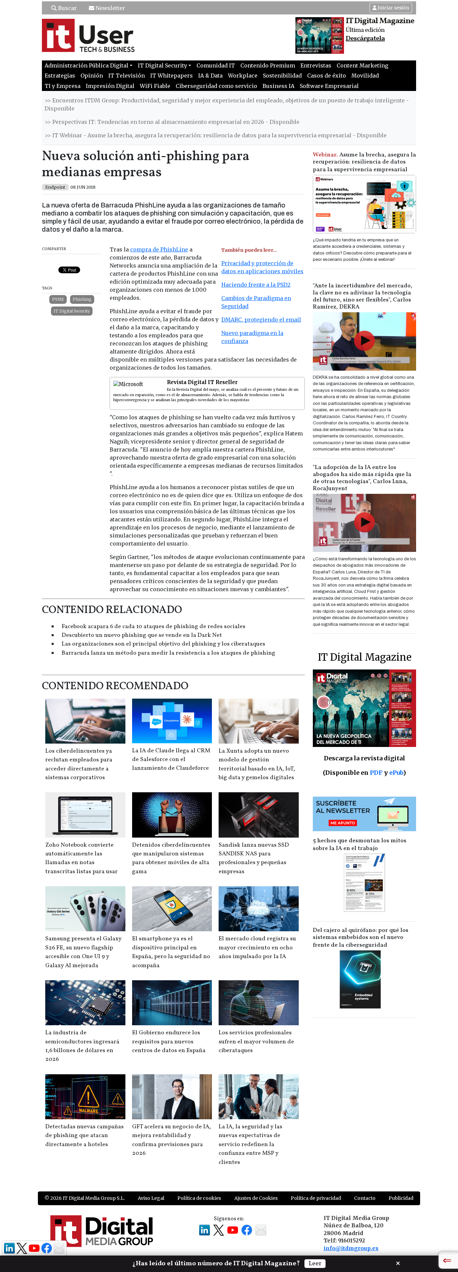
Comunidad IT (215, 65)
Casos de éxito (326, 75)
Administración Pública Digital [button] (86, 65)
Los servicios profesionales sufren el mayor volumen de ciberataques (256, 1042)
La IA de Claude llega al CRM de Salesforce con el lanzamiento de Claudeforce (171, 760)
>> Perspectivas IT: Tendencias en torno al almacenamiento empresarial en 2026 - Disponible (172, 122)
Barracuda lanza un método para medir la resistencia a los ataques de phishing (168, 653)
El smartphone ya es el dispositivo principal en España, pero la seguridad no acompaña (171, 952)
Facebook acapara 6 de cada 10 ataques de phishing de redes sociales (153, 626)
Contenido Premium (267, 65)
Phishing (82, 299)
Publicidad (401, 1198)
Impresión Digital (110, 86)
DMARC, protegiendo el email (261, 319)
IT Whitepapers (171, 75)
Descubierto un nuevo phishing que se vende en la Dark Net (142, 635)
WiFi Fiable (155, 86)
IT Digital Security (72, 311)
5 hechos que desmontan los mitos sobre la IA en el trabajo (359, 845)
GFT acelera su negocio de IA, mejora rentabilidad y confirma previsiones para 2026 (171, 1140)
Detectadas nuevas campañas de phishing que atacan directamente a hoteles (84, 1136)
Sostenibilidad (282, 75)
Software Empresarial (329, 86)
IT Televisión (126, 75)
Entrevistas (315, 65)
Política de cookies (199, 1198)
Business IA (278, 86)
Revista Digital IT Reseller (202, 382)
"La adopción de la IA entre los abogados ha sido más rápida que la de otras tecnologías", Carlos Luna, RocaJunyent (362, 478)
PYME (58, 299)
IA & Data (210, 75)
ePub (396, 772)
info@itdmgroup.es (351, 1248)
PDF (376, 772)
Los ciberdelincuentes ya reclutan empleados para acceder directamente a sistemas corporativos (78, 764)
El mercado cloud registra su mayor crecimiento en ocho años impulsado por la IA (257, 948)
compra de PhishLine (159, 249)
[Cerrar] (398, 1262)
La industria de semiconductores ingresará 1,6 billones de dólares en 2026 (82, 1046)
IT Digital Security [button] (162, 65)
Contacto (365, 1198)
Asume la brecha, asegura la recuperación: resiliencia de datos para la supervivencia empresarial (364, 162)
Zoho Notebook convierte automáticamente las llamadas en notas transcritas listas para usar (81, 858)
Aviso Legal (151, 1198)
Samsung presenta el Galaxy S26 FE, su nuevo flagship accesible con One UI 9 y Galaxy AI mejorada (83, 952)
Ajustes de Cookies (256, 1198)
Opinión (91, 75)
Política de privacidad (316, 1198)
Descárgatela (365, 38)
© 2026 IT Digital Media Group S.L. (85, 1198)
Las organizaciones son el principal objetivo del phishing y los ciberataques (163, 644)
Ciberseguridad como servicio (216, 86)
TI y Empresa (62, 86)
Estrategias (60, 75)
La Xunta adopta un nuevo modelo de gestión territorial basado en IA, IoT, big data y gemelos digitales (257, 764)
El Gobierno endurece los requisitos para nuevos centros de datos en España (169, 1042)
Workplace (242, 75)
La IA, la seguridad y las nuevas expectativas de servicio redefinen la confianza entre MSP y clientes (250, 1145)
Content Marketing (362, 65)
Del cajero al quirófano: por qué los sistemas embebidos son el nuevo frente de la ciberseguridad (360, 937)
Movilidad (365, 75)
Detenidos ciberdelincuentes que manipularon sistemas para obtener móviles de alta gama (171, 858)
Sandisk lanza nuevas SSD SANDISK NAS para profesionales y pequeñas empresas (254, 858)
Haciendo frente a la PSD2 (255, 284)
